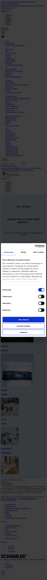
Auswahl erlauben (23, 326)
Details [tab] (23, 252)
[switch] (41, 296)
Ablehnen (23, 332)
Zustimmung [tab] (8, 252)
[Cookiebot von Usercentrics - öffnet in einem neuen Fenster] (34, 246)
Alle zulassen (23, 320)
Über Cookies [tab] (38, 252)
